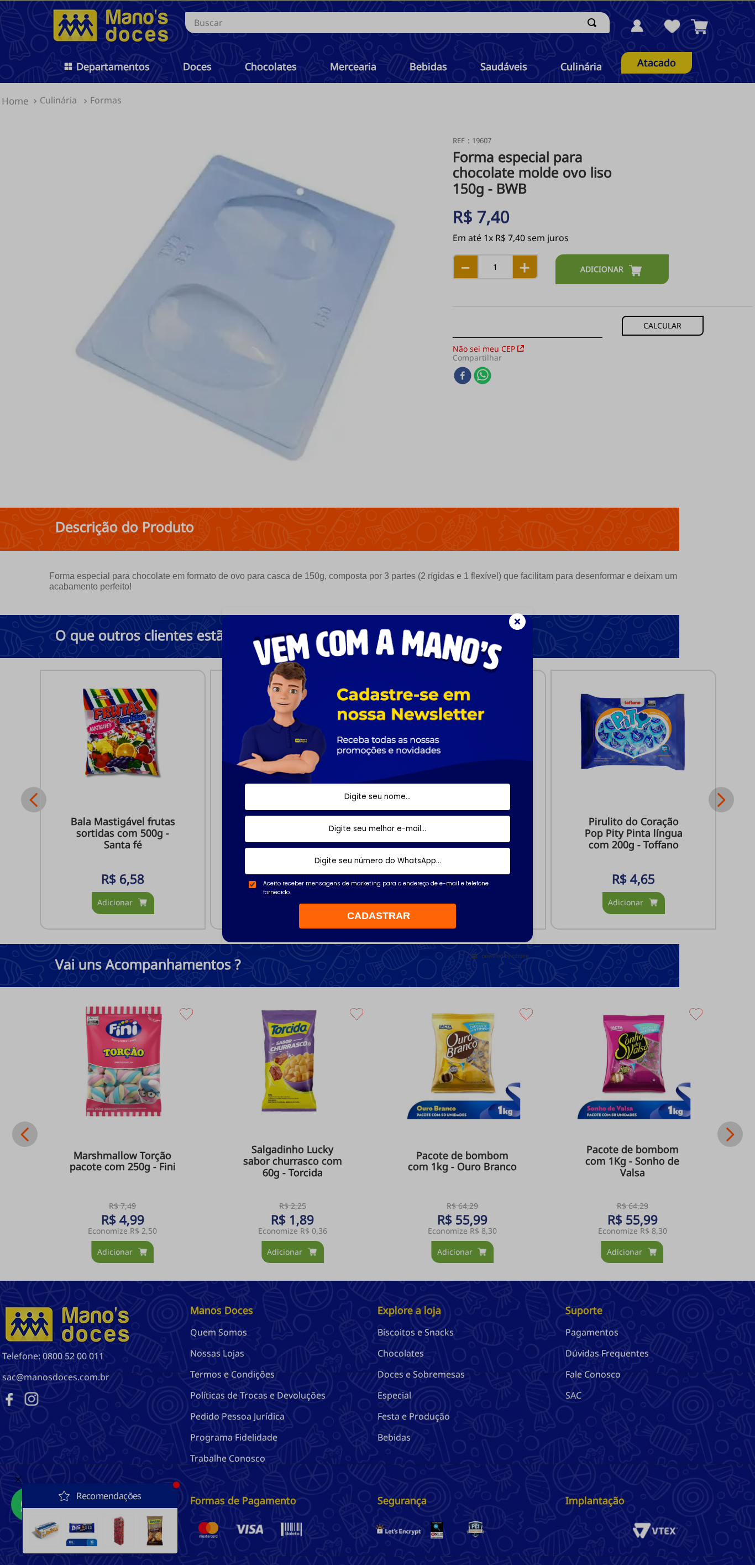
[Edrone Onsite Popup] (377, 782)
